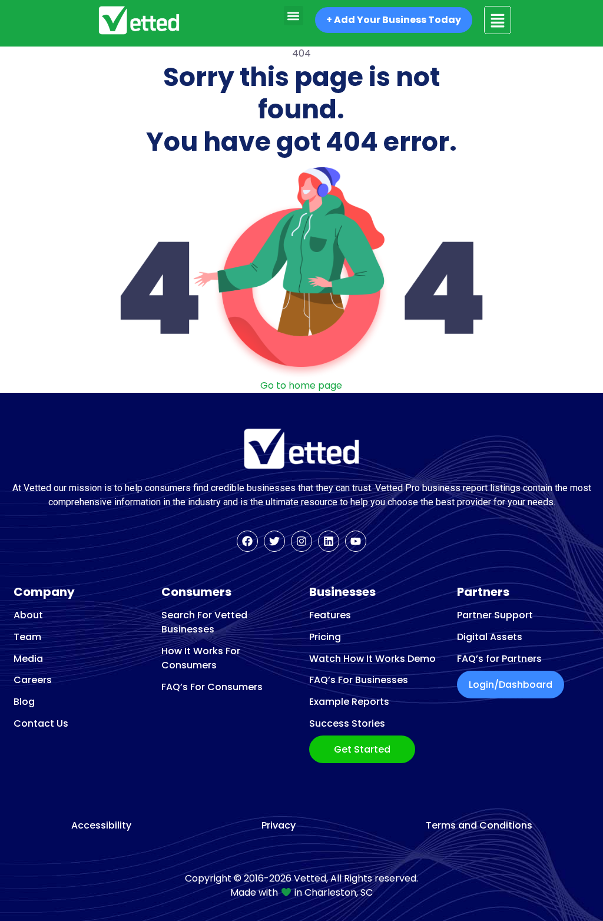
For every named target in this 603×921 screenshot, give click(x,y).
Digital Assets (489, 637)
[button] (293, 15)
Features (330, 615)
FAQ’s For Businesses (358, 680)
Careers (33, 680)
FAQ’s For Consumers (212, 687)
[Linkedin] (328, 541)
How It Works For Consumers (200, 658)
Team (27, 637)
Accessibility (101, 825)
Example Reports (349, 701)
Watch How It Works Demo (372, 658)
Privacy (278, 825)
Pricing (325, 637)
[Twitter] (274, 541)
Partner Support (495, 615)
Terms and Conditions (479, 825)
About (28, 615)
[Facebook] (247, 541)
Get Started (362, 749)
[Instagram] (301, 541)
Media (28, 658)
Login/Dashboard (510, 684)
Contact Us (41, 723)
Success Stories (347, 723)
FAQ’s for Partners (499, 658)
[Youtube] (355, 541)
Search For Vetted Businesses (204, 622)
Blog (24, 701)
